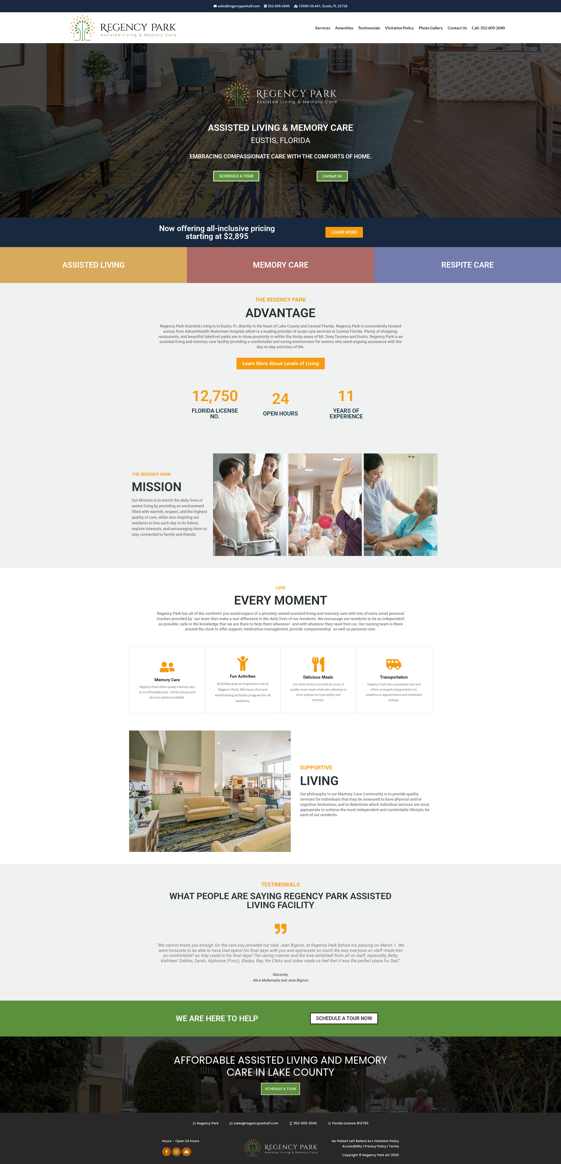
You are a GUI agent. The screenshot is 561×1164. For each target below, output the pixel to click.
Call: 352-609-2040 (488, 28)
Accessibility (352, 1146)
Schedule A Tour (280, 1088)
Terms (394, 1146)
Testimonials (369, 28)
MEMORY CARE (280, 265)
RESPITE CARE (467, 265)
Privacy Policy (375, 1146)
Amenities (344, 28)
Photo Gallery (431, 28)
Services (322, 28)
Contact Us (457, 28)
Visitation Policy (399, 28)
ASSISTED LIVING (93, 265)
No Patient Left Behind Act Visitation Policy (365, 1141)
